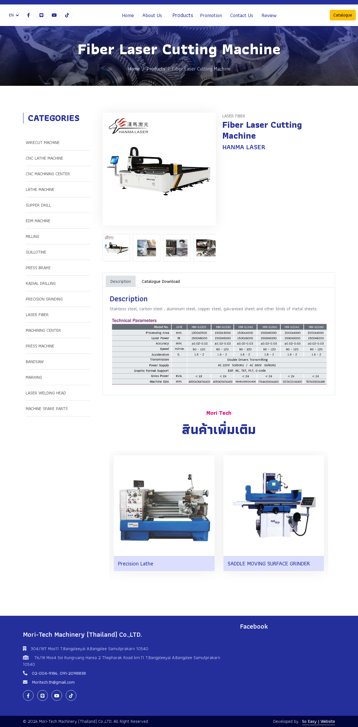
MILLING (32, 236)
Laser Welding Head (46, 392)
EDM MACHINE (38, 220)
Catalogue (342, 15)
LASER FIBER (37, 314)
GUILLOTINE (36, 251)
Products (183, 15)
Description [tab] (120, 281)
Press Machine (40, 345)
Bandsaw (35, 361)
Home (128, 15)
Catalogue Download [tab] (161, 281)
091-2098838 (73, 673)
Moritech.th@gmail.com (53, 682)
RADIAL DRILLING (41, 283)
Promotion (211, 15)
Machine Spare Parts (47, 408)
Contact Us (241, 15)
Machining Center (43, 330)
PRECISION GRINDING (44, 298)
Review (269, 15)
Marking (34, 377)
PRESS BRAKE (38, 267)
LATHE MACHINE (40, 189)
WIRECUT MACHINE (43, 142)
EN (11, 14)
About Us (152, 15)
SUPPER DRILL (38, 205)
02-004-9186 (44, 673)
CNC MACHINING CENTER (48, 173)
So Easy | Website (318, 721)
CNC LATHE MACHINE (44, 158)
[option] (118, 247)
